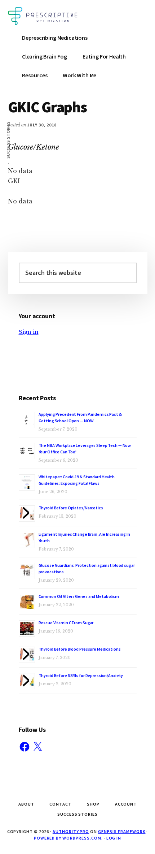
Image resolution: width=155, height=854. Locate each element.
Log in (113, 838)
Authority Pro (71, 831)
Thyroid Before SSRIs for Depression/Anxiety (81, 675)
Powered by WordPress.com (67, 838)
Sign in (29, 331)
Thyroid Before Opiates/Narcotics (71, 507)
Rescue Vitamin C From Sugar (66, 622)
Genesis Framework (121, 831)
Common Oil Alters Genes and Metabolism (79, 596)
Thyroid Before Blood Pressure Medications (80, 649)
